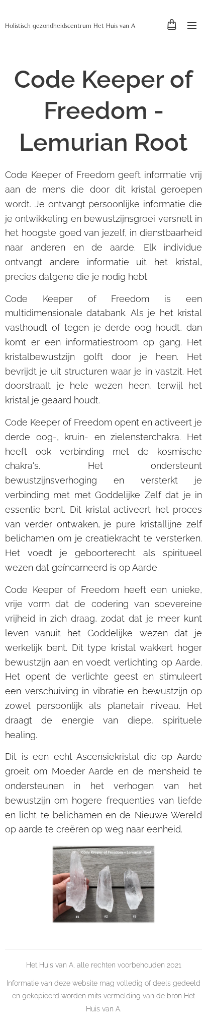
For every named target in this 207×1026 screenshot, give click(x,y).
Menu (192, 25)
